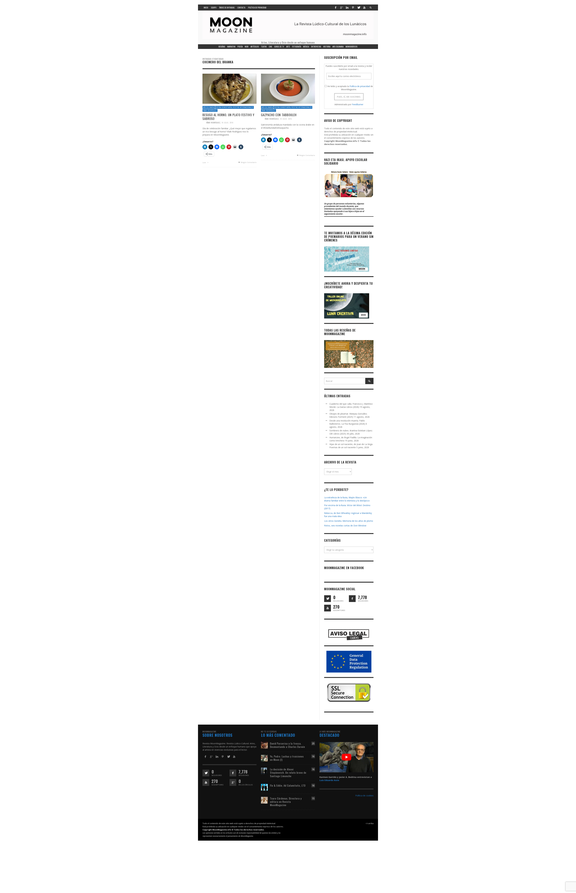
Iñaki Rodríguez (210, 110)
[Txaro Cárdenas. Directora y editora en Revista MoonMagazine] (264, 799)
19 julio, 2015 (286, 119)
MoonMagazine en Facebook (344, 568)
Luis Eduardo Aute (329, 780)
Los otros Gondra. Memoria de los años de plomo (348, 520)
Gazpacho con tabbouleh (279, 114)
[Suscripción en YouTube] (327, 608)
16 (313, 756)
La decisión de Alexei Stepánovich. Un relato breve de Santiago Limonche (288, 772)
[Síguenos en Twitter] (327, 598)
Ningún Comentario (248, 162)
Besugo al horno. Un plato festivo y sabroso (228, 116)
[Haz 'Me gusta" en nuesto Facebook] (352, 598)
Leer (204, 162)
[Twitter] (359, 8)
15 (313, 798)
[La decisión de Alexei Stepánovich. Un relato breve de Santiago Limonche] (264, 770)
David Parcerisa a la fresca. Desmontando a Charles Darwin (287, 745)
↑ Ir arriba (369, 823)
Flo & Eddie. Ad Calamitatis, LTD (288, 785)
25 (313, 743)
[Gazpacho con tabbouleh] (288, 88)
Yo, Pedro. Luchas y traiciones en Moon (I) (287, 758)
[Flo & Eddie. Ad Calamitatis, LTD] (264, 787)
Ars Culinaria (208, 107)
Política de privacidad (360, 86)
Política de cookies (364, 795)
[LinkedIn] (347, 8)
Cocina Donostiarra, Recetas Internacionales (234, 107)
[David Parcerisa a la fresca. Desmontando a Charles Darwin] (264, 745)
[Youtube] (364, 8)
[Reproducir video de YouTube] (347, 757)
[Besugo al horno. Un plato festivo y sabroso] (229, 88)
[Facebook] (335, 8)
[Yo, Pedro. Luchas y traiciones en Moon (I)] (264, 758)
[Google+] (341, 8)
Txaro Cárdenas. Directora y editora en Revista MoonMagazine (286, 801)
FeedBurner (357, 104)
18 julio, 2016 (227, 122)
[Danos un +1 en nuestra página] (233, 782)
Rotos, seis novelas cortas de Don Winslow (345, 525)
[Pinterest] (353, 8)
